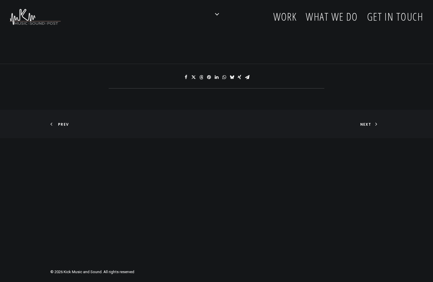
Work (285, 16)
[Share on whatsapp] (224, 77)
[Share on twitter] (193, 77)
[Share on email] (247, 77)
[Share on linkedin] (216, 77)
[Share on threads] (201, 77)
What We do (332, 16)
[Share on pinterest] (208, 77)
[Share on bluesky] (231, 77)
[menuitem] (287, 17)
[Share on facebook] (185, 77)
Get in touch (395, 16)
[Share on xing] (239, 77)
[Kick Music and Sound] (35, 17)
